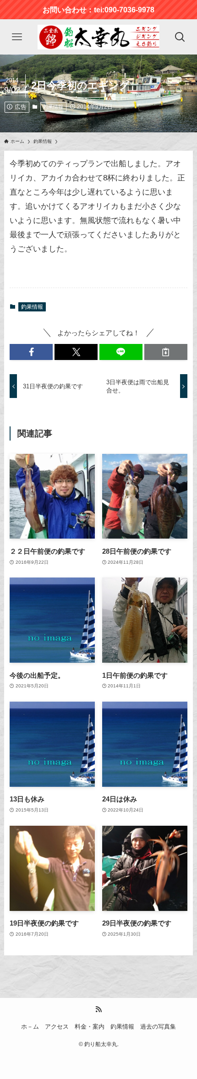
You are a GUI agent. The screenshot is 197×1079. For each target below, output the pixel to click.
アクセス (57, 1026)
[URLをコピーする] (165, 352)
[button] (31, 352)
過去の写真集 (158, 1026)
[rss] (98, 1009)
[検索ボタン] (180, 36)
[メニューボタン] (16, 36)
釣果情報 (53, 106)
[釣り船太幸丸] (99, 36)
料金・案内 (89, 1026)
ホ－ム (30, 1026)
